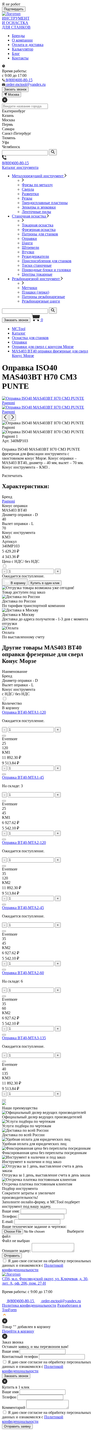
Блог (16, 53)
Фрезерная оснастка (39, 229)
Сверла (28, 189)
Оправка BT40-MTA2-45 (23, 908)
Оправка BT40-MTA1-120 (24, 712)
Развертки (30, 194)
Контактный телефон (20, 1356)
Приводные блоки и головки (46, 270)
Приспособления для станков (46, 261)
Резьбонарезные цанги (41, 301)
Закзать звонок (15, 89)
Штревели (30, 247)
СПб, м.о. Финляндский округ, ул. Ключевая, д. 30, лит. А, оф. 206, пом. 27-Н (45, 1281)
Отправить (12, 1256)
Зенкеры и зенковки (39, 207)
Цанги (27, 243)
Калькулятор (22, 49)
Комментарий (13, 1407)
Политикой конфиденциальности (32, 1267)
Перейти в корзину (18, 1331)
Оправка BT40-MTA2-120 (24, 842)
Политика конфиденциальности (29, 1305)
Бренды (18, 36)
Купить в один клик (45, 583)
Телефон (9, 1397)
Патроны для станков (40, 234)
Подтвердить (14, 9)
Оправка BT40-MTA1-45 (23, 777)
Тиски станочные (37, 265)
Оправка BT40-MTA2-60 (23, 973)
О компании (22, 40)
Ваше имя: (11, 1211)
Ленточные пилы (36, 212)
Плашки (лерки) (35, 292)
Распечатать (12, 476)
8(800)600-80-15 (15, 163)
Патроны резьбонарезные (43, 297)
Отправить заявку (17, 1426)
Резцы (27, 198)
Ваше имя (10, 1351)
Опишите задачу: (16, 1251)
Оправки (29, 238)
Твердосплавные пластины (45, 203)
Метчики (29, 288)
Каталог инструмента (20, 167)
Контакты (20, 58)
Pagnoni (8, 501)
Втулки (28, 252)
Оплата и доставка (27, 45)
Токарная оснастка (37, 225)
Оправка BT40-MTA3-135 (24, 1038)
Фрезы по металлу (37, 185)
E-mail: (7, 1221)
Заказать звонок (16, 320)
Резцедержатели (35, 256)
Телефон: (9, 1216)
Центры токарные (37, 274)
